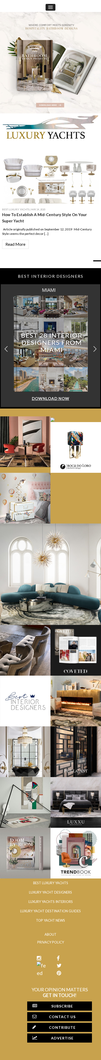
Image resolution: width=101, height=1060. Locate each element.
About (50, 934)
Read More (15, 244)
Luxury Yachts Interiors (50, 902)
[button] (94, 349)
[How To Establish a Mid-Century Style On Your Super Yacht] (50, 179)
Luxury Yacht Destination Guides (50, 911)
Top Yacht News (50, 920)
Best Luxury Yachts (15, 209)
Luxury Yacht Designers (50, 892)
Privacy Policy (50, 942)
